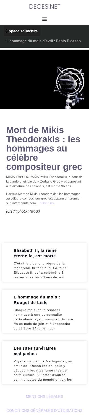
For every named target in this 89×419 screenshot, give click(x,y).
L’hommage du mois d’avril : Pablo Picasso (43, 41)
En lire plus (46, 203)
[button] (44, 18)
